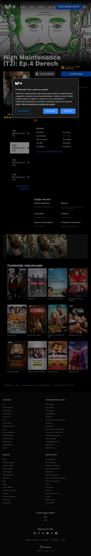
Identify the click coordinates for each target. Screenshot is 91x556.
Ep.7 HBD (39, 143)
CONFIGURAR (23, 111)
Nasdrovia (31, 298)
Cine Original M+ (8, 407)
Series (22, 7)
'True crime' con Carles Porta (54, 432)
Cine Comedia (7, 414)
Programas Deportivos (52, 441)
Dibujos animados (51, 438)
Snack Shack (11, 335)
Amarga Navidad (50, 414)
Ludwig (9, 298)
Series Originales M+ (9, 432)
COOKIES (63, 540)
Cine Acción (6, 417)
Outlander (49, 423)
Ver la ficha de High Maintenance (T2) (49, 151)
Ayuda (45, 520)
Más (50, 7)
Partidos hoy (6, 499)
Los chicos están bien (55, 298)
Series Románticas (8, 435)
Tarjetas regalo (50, 499)
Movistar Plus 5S (50, 448)
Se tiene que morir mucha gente (55, 420)
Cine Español (7, 410)
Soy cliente (47, 74)
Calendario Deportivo (9, 496)
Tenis (4, 481)
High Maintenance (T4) (18, 177)
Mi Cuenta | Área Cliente (53, 465)
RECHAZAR (50, 111)
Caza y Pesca (49, 445)
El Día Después (7, 472)
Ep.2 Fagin (66, 132)
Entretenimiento (8, 445)
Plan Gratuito (49, 487)
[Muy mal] (5, 117)
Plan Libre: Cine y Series (53, 481)
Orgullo (5, 448)
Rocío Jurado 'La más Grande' (55, 429)
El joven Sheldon (13, 371)
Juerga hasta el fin (74, 335)
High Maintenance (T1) (18, 133)
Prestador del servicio (32, 540)
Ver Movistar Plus (51, 459)
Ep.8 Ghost (66, 143)
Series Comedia (7, 438)
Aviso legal (45, 540)
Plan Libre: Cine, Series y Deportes (56, 478)
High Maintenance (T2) (18, 148)
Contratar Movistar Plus (53, 475)
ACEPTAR (68, 111)
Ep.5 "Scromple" (42, 139)
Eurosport (6, 493)
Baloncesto (6, 478)
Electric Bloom (73, 371)
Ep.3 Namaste (41, 136)
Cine (32, 7)
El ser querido (50, 404)
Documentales (7, 441)
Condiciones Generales (52, 468)
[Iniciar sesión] (84, 7)
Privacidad (54, 540)
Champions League (8, 462)
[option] (15, 246)
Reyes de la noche (34, 335)
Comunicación (50, 503)
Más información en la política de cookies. (38, 104)
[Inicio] (10, 6)
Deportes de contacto (9, 490)
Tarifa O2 (48, 496)
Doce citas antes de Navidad (75, 299)
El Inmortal (49, 417)
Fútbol (41, 7)
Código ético (49, 472)
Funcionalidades (50, 462)
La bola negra (50, 407)
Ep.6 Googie (67, 139)
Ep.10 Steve (67, 146)
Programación (7, 503)
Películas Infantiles (8, 426)
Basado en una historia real (56, 336)
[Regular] (10, 117)
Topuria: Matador (8, 487)
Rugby (4, 484)
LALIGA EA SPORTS (8, 465)
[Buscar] (54, 7)
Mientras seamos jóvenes (37, 371)
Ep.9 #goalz (40, 146)
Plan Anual (49, 490)
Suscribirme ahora (68, 6)
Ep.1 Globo (40, 132)
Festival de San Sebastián (53, 435)
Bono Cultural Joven (52, 493)
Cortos (5, 420)
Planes (47, 484)
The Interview (53, 371)
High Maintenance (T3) (18, 162)
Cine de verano (7, 423)
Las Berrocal (49, 426)
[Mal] (7, 117)
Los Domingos (50, 410)
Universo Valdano (8, 475)
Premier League (7, 468)
